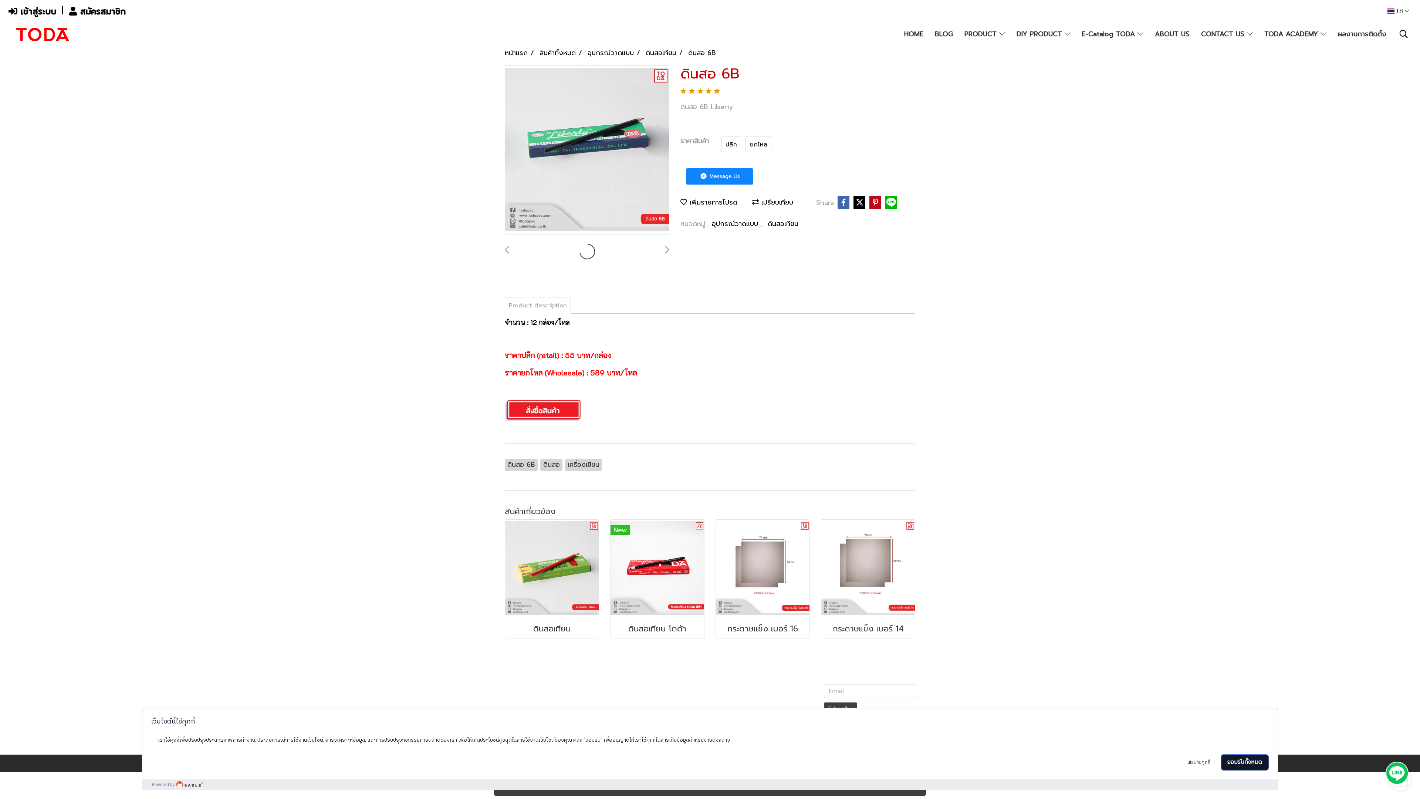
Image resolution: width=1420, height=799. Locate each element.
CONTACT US (1224, 34)
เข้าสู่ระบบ (37, 11)
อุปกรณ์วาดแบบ (736, 224)
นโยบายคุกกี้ (1198, 762)
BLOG (944, 34)
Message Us (724, 176)
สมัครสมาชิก (101, 11)
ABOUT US (1172, 34)
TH (1399, 11)
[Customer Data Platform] (710, 784)
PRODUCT (981, 34)
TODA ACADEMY (1292, 34)
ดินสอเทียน (783, 224)
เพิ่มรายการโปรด (712, 202)
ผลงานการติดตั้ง (1362, 34)
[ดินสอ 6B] (587, 150)
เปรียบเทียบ (776, 202)
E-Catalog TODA (1109, 34)
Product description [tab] (538, 305)
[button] (1404, 34)
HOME (913, 34)
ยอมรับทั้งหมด (1244, 762)
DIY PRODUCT (1041, 34)
